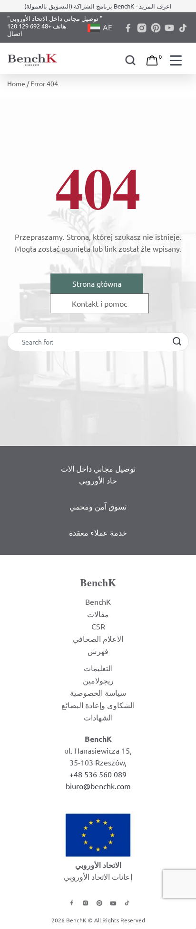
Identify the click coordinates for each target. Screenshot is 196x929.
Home (16, 83)
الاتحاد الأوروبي (98, 865)
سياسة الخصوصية (98, 692)
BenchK (98, 601)
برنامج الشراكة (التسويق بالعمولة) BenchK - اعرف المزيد (98, 6)
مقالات (98, 614)
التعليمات (98, 668)
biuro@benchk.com (98, 786)
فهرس (98, 651)
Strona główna (96, 283)
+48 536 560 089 (98, 774)
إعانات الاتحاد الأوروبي (98, 876)
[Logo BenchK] (33, 58)
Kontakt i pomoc (99, 303)
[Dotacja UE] (98, 833)
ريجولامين (98, 680)
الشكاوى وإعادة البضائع (98, 705)
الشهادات (98, 717)
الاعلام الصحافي (98, 638)
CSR (98, 626)
